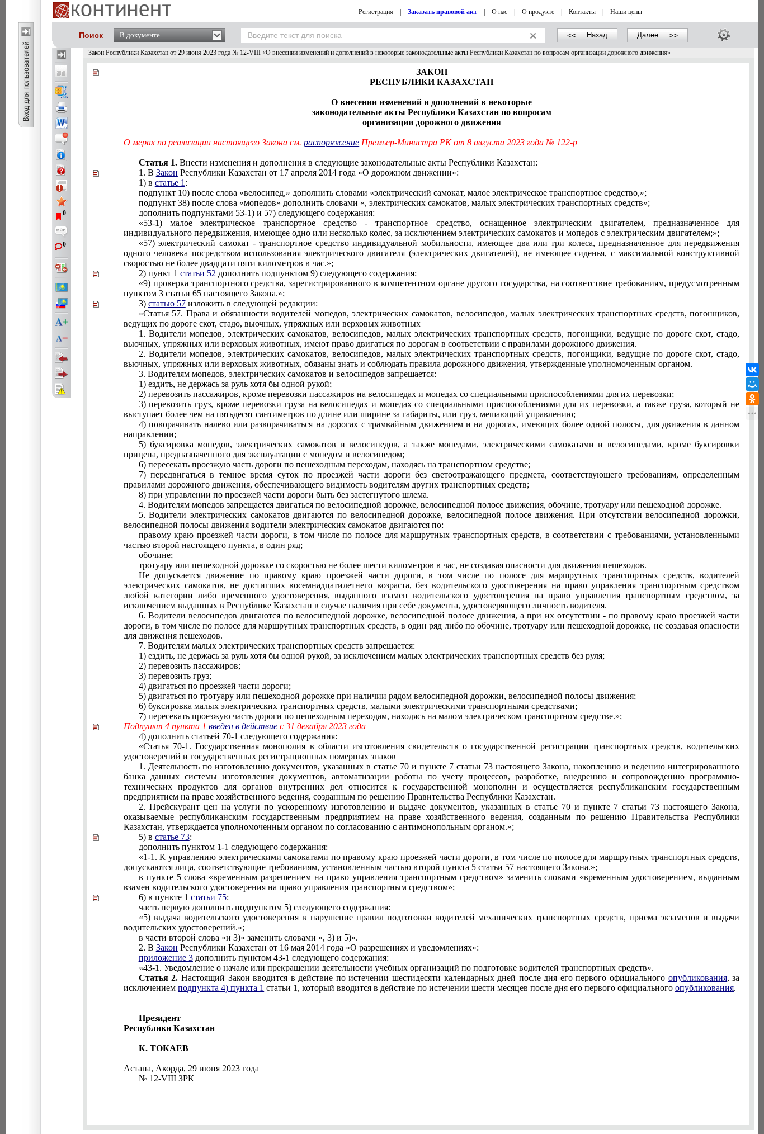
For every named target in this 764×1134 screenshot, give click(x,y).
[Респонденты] (61, 373)
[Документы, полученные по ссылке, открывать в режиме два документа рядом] (61, 72)
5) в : (165, 837)
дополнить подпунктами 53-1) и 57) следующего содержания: (257, 213)
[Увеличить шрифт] (61, 322)
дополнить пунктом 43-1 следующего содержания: (264, 957)
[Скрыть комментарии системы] (61, 138)
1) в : (163, 182)
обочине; (156, 555)
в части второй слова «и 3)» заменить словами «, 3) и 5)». (248, 937)
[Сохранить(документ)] (61, 91)
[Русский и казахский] (61, 303)
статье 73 (172, 837)
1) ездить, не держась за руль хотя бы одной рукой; (235, 384)
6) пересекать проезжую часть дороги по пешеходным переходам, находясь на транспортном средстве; (334, 464)
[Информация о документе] (61, 154)
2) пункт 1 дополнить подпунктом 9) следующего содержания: (278, 273)
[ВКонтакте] (752, 369)
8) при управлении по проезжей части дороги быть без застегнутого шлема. (284, 494)
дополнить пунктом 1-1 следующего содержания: (233, 847)
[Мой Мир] (752, 384)
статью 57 (167, 303)
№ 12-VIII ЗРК (166, 1078)
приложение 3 (166, 957)
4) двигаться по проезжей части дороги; (215, 686)
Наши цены (626, 12)
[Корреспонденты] (61, 358)
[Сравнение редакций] (61, 268)
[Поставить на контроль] (61, 185)
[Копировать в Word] (61, 123)
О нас (499, 12)
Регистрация (376, 12)
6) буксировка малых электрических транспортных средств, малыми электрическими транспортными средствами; (358, 706)
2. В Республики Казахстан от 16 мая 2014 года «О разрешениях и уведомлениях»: (309, 947)
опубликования (697, 977)
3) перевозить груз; (175, 676)
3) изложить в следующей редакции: (228, 303)
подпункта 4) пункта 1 (221, 988)
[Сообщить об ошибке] (61, 389)
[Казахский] (61, 287)
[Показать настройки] (723, 34)
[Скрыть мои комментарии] (61, 232)
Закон (167, 172)
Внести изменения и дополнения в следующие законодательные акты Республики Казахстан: (352, 162)
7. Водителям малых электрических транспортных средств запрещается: (277, 645)
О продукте (538, 12)
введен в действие (243, 726)
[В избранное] (61, 201)
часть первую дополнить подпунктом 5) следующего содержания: (264, 907)
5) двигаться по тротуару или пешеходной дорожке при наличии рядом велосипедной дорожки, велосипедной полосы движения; (387, 696)
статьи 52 (198, 273)
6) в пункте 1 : (184, 897)
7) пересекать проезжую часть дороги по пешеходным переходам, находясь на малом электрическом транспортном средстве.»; (380, 716)
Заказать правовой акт (442, 12)
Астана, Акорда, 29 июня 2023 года (191, 1068)
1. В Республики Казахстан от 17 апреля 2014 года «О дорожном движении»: (299, 172)
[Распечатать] (61, 107)
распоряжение (331, 142)
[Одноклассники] (752, 398)
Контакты (582, 12)
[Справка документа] (61, 170)
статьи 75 (209, 897)
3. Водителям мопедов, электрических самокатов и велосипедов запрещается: (287, 374)
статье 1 (170, 182)
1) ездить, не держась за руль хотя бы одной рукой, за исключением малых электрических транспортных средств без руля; (372, 655)
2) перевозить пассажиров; (189, 665)
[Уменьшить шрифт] (61, 338)
